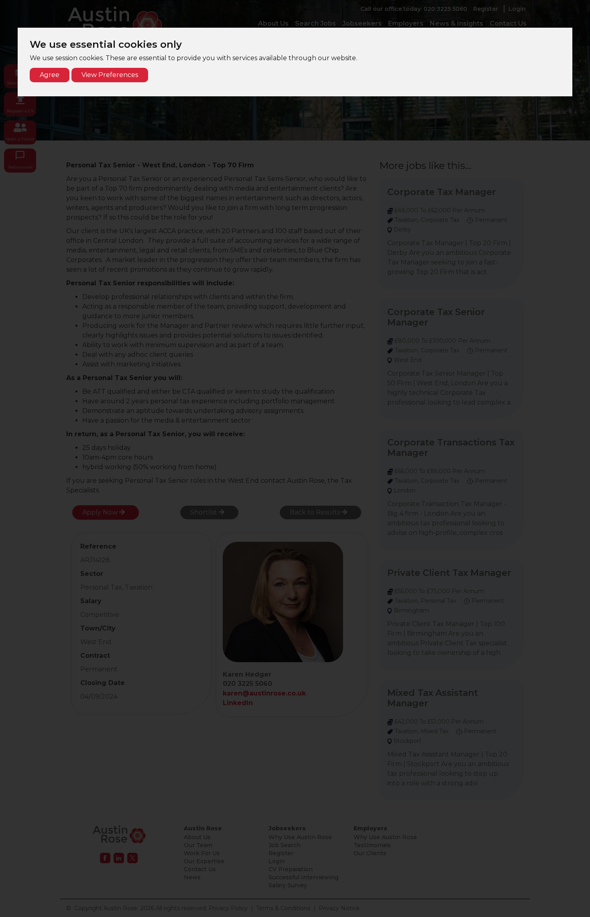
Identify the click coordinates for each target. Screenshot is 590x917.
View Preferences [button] (109, 75)
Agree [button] (49, 75)
